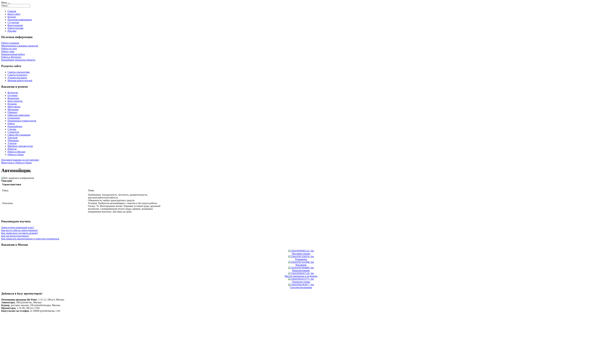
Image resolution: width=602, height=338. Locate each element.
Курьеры (12, 103)
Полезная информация (20, 19)
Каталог (12, 16)
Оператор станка (301, 281)
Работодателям (15, 28)
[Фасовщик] (301, 262)
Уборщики (13, 140)
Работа (11, 123)
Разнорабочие (15, 126)
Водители (13, 92)
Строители (13, 132)
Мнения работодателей (20, 80)
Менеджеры (14, 106)
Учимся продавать (17, 77)
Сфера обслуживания (19, 134)
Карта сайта (14, 14)
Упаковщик (301, 259)
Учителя (12, 143)
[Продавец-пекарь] (301, 250)
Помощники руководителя (22, 120)
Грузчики (13, 95)
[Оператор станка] (301, 279)
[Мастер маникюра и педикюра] (301, 273)
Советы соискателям (19, 72)
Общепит (13, 112)
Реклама (12, 31)
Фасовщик (301, 265)
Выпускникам (15, 25)
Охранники (14, 118)
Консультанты (15, 101)
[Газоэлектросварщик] (301, 284)
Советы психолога (17, 75)
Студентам (13, 22)
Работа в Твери (16, 154)
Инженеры (13, 98)
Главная (12, 11)
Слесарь (12, 129)
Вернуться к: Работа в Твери (16, 162)
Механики (13, 109)
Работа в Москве (16, 151)
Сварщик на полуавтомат (25, 160)
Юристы (12, 149)
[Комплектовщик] (301, 267)
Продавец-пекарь (301, 253)
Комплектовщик (301, 270)
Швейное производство (20, 146)
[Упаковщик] (301, 256)
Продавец (6, 160)
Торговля (12, 137)
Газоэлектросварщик (301, 287)
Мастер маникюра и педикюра (301, 276)
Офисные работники (19, 115)
